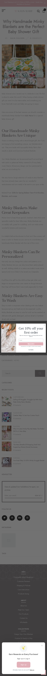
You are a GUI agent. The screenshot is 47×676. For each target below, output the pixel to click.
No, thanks (31, 349)
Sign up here (31, 344)
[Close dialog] (44, 325)
